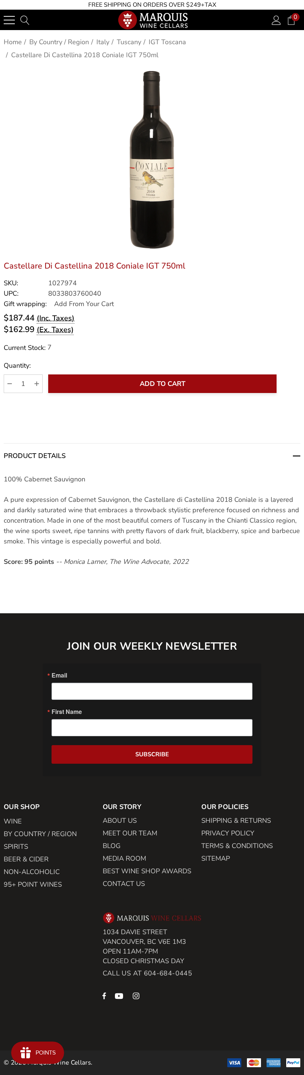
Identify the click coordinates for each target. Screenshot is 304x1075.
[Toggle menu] (9, 20)
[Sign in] (276, 20)
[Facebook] (104, 995)
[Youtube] (120, 995)
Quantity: (17, 365)
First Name (67, 712)
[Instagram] (137, 995)
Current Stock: (28, 347)
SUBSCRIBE (152, 754)
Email (59, 675)
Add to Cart (162, 383)
